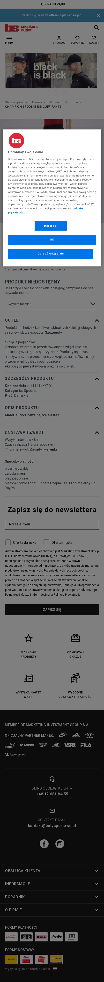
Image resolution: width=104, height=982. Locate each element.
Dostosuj (50, 225)
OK (52, 239)
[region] (52, 197)
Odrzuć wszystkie (50, 253)
